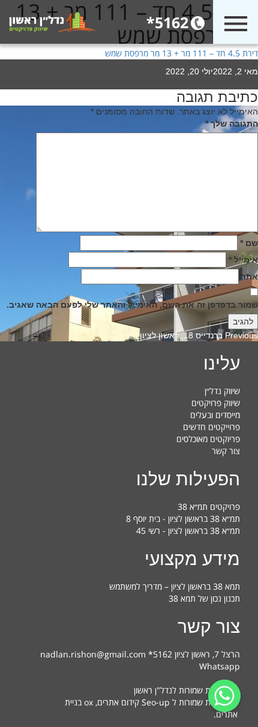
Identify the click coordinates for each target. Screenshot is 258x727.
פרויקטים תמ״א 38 (209, 506)
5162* (167, 22)
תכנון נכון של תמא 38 (204, 598)
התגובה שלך (231, 123)
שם (249, 243)
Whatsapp (219, 666)
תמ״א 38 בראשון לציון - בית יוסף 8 (183, 518)
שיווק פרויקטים (215, 402)
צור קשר (226, 450)
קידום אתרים (118, 702)
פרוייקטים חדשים (211, 426)
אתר (249, 276)
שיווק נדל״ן (222, 390)
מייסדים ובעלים (215, 414)
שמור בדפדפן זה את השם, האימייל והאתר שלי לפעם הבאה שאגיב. (132, 305)
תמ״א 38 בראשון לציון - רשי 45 (188, 530)
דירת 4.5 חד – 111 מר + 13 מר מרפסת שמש (181, 53)
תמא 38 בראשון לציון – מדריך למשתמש (174, 586)
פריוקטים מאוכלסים (208, 438)
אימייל (243, 260)
